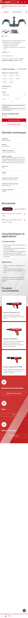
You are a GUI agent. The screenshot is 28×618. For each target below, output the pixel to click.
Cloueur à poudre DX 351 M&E (12, 367)
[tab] (6, 12)
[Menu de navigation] (2, 2)
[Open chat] (24, 610)
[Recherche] (24, 2)
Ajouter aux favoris (15, 124)
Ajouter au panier (15, 120)
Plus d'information (7, 55)
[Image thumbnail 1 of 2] (6, 32)
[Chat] (9, 616)
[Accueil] (7, 2)
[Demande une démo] (5, 616)
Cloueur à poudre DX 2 (10, 339)
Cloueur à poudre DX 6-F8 (11, 312)
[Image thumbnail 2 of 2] (15, 32)
